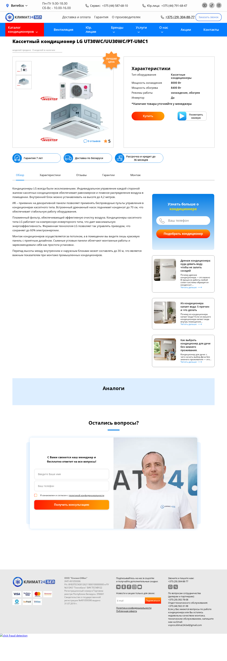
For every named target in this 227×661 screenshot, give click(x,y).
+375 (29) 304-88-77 (180, 17)
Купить (148, 116)
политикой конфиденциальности (86, 495)
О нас (163, 27)
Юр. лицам (91, 29)
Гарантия (101, 17)
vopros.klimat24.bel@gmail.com (185, 625)
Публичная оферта (126, 611)
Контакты (211, 29)
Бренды (117, 27)
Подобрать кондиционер (183, 234)
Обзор (20, 175)
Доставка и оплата (76, 17)
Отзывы (81, 175)
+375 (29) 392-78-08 (178, 599)
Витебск (17, 6)
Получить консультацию (71, 504)
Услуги (141, 27)
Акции (186, 29)
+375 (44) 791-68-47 (174, 6)
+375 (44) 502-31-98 (178, 606)
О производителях (126, 17)
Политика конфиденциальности (133, 607)
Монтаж (135, 175)
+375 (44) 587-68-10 (115, 6)
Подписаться (153, 600)
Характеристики (50, 175)
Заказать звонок (208, 17)
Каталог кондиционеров (21, 29)
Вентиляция (63, 29)
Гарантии (108, 175)
